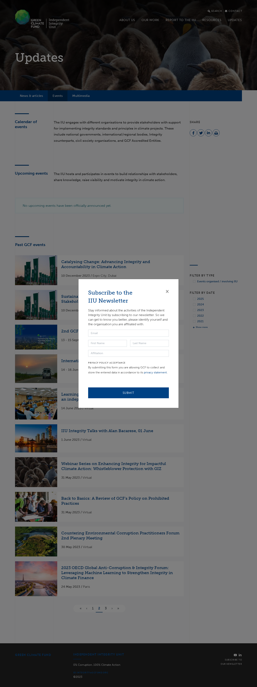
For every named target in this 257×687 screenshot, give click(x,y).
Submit (129, 392)
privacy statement (155, 372)
